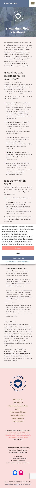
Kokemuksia (12, 450)
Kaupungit (19, 456)
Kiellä (18, 253)
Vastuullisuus (18, 418)
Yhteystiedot (18, 421)
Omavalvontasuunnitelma (18, 452)
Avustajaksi (18, 403)
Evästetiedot (24, 447)
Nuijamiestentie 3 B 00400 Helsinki (18, 433)
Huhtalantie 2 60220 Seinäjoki (18, 437)
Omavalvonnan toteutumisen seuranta (19, 463)
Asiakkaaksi (18, 400)
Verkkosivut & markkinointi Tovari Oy (18, 484)
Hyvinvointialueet (18, 415)
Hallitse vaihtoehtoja (18, 258)
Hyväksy (18, 248)
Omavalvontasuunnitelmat (18, 458)
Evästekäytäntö (11, 261)
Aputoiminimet (22, 450)
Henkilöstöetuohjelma (18, 406)
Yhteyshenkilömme (18, 412)
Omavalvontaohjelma (19, 460)
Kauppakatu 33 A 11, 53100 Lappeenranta (18, 435)
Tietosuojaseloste (13, 447)
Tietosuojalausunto (23, 261)
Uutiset (18, 409)
